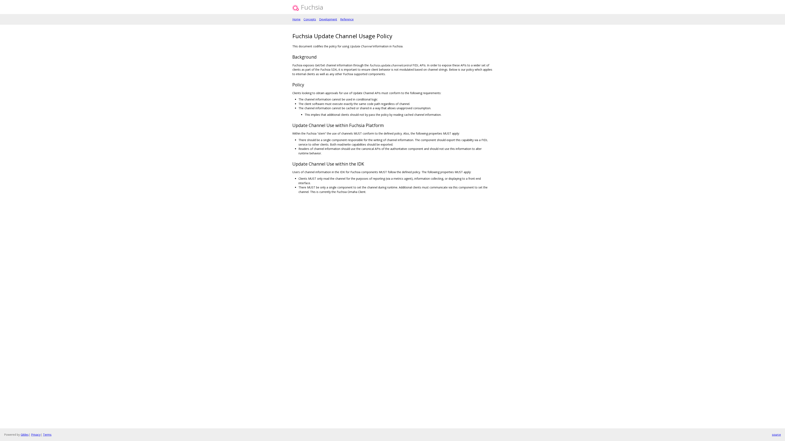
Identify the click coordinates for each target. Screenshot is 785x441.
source (776, 435)
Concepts (310, 19)
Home (296, 19)
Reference (347, 19)
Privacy (35, 435)
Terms (47, 435)
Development (328, 19)
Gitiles (25, 435)
